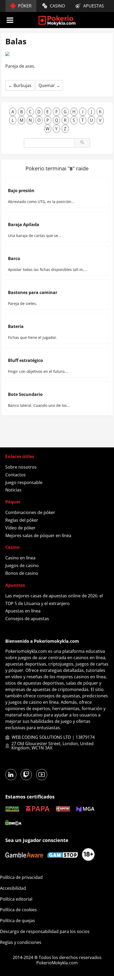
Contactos (15, 475)
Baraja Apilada (23, 224)
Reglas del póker (21, 520)
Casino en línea (20, 558)
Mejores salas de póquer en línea (38, 535)
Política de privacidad (21, 877)
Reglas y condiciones (20, 942)
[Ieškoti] (82, 143)
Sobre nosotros (21, 467)
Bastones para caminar (32, 292)
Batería (16, 326)
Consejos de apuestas (27, 618)
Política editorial (16, 899)
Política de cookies (18, 910)
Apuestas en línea (23, 611)
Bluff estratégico (25, 360)
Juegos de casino (22, 565)
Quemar (49, 85)
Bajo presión (21, 190)
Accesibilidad (13, 888)
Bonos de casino (21, 573)
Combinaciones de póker (30, 512)
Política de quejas (17, 920)
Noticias (13, 490)
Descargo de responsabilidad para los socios (45, 931)
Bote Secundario (25, 394)
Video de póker (20, 528)
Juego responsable (23, 482)
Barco (14, 258)
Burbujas (20, 85)
